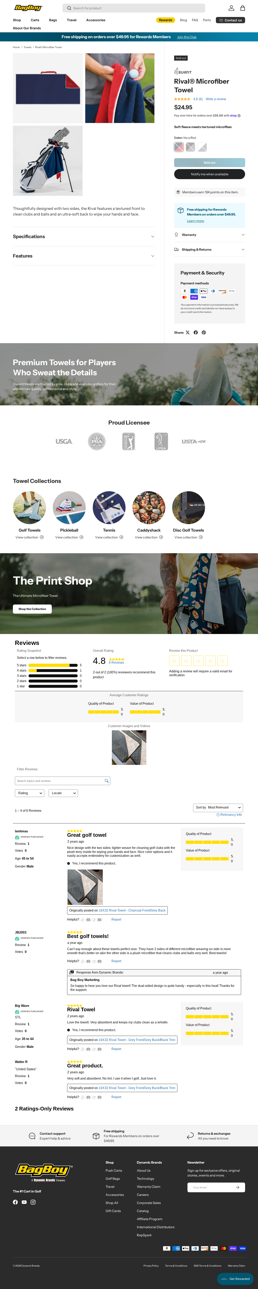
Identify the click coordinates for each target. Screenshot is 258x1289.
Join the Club (187, 37)
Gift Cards (113, 1211)
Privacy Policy (151, 1265)
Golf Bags (113, 1179)
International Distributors (156, 1227)
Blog (183, 20)
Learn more (195, 221)
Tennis (109, 530)
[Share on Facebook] (196, 332)
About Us (144, 1170)
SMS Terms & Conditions (207, 1265)
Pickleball (69, 530)
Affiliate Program (149, 1219)
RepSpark (144, 1235)
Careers (143, 1195)
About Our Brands (27, 28)
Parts (207, 20)
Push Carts (114, 1170)
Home (16, 47)
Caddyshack (149, 530)
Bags (53, 20)
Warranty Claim (148, 1187)
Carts (35, 20)
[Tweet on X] (188, 332)
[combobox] (133, 8)
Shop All (112, 1203)
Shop (17, 20)
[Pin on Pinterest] (204, 332)
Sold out (209, 162)
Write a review (216, 99)
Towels (27, 47)
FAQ (195, 20)
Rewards (165, 20)
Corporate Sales (149, 1203)
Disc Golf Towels (188, 530)
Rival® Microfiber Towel (48, 47)
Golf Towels (30, 530)
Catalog (143, 1211)
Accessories (95, 20)
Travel (71, 20)
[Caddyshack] (148, 507)
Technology (145, 1179)
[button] (242, 8)
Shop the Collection (32, 609)
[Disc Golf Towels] (188, 507)
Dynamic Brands (31, 1265)
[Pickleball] (69, 507)
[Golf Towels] (29, 507)
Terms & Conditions (176, 1265)
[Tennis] (109, 507)
